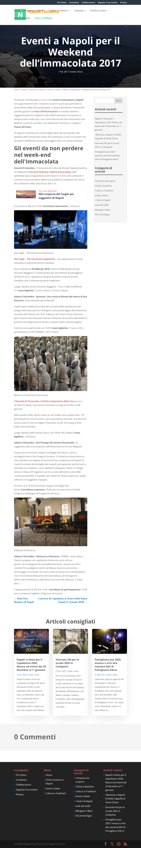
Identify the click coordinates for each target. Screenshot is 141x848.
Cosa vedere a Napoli (33, 11)
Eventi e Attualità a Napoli (33, 89)
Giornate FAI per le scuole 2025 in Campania (67, 663)
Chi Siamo (61, 3)
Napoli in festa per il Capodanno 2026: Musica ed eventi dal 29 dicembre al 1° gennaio (31, 665)
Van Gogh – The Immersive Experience (34, 259)
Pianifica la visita (98, 11)
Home (17, 11)
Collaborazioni (88, 3)
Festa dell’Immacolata (46, 111)
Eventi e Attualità (22, 18)
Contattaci (74, 3)
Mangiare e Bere (102, 209)
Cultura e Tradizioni (58, 11)
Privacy (123, 3)
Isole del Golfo (102, 205)
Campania (79, 11)
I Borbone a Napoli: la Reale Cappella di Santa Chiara (115, 798)
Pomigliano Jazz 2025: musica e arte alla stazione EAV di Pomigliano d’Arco (107, 155)
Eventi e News (76, 72)
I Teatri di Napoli (102, 200)
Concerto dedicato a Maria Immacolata (49, 171)
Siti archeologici (102, 214)
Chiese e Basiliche (103, 185)
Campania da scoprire (105, 180)
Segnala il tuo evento (108, 3)
